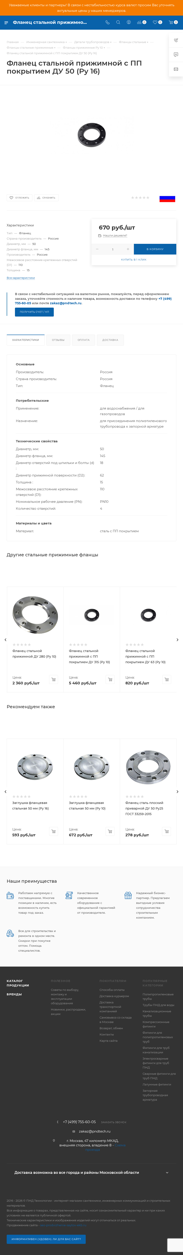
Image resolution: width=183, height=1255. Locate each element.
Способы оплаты (112, 990)
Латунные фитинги (157, 1084)
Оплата (84, 340)
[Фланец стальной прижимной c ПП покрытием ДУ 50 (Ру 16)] (92, 135)
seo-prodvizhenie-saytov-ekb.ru (63, 1225)
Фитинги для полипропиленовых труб (158, 1037)
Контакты (107, 1034)
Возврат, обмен (111, 1028)
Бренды (14, 994)
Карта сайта (109, 1040)
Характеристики (25, 340)
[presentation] (5, 639)
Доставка (110, 340)
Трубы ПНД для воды (158, 1005)
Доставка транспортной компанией (110, 1006)
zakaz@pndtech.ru (65, 303)
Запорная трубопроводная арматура (155, 1095)
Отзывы (58, 340)
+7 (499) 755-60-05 (79, 1122)
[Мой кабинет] (129, 23)
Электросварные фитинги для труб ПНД (156, 1063)
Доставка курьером (114, 996)
